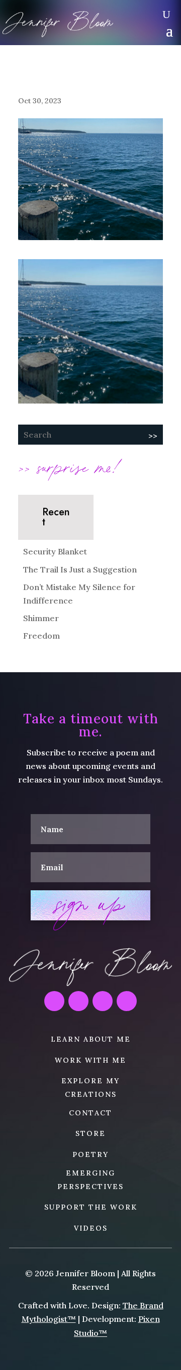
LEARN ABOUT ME (91, 1039)
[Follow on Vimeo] (127, 1001)
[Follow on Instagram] (54, 1001)
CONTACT (90, 1112)
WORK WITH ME (90, 1060)
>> (152, 436)
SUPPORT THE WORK (90, 1207)
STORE (90, 1133)
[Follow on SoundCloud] (103, 1001)
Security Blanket (55, 551)
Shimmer (41, 618)
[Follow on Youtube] (78, 1001)
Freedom (41, 636)
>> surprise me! (69, 466)
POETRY (90, 1154)
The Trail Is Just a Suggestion (80, 569)
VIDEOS (91, 1228)
